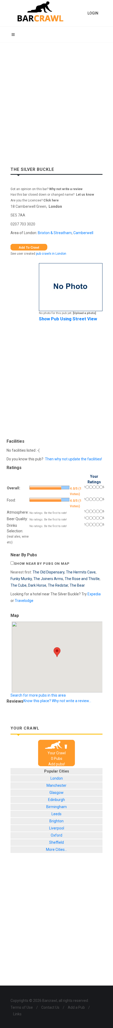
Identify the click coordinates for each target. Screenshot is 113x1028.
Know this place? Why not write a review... (57, 701)
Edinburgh (56, 800)
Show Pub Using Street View (68, 318)
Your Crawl (57, 753)
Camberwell (83, 233)
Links (17, 1014)
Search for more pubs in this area (38, 695)
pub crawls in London (51, 253)
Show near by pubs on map (42, 564)
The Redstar (58, 585)
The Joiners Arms (48, 579)
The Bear (77, 585)
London (55, 206)
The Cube (19, 585)
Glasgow (56, 792)
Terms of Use (22, 1007)
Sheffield (56, 842)
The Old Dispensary (48, 572)
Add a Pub (76, 1007)
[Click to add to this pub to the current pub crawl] (29, 247)
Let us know (85, 194)
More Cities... (56, 849)
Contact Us (50, 1007)
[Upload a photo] (84, 313)
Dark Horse (37, 585)
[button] (57, 652)
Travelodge (24, 601)
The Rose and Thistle (82, 579)
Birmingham (56, 807)
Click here (51, 200)
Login (93, 13)
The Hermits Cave (81, 572)
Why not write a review (65, 189)
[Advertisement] (56, 101)
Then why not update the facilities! (73, 459)
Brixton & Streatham (55, 233)
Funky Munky (21, 579)
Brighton (56, 821)
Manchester (56, 785)
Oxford (56, 835)
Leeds (56, 814)
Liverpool (56, 828)
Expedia (94, 594)
